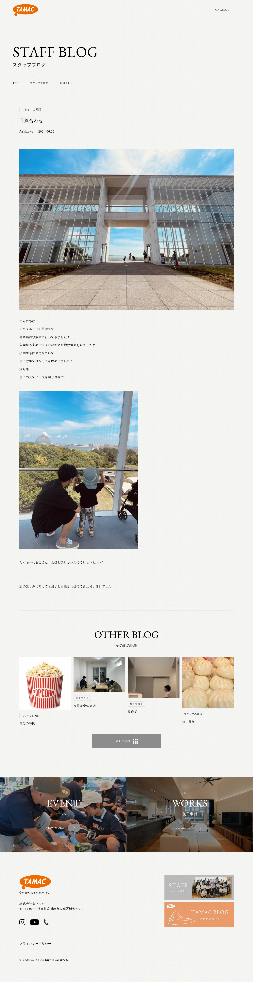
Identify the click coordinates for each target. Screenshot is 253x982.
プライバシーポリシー (35, 943)
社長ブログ (82, 698)
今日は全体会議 (85, 705)
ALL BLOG (122, 741)
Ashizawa (26, 131)
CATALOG (222, 9)
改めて (132, 711)
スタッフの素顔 (31, 109)
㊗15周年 (188, 721)
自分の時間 (27, 723)
